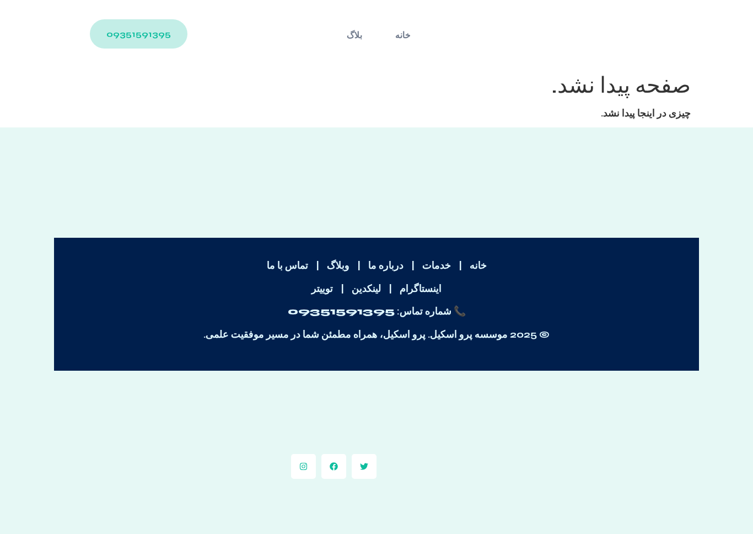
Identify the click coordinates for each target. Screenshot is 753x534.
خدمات (436, 265)
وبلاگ (338, 265)
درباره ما (386, 265)
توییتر (322, 288)
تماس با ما (287, 265)
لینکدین (366, 288)
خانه (403, 35)
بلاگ (354, 35)
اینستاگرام (421, 288)
